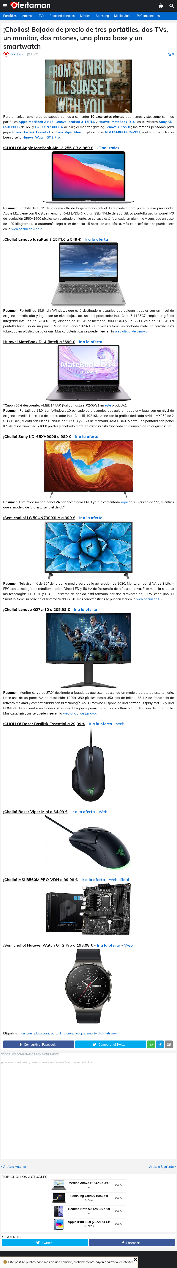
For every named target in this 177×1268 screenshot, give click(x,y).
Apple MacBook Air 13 (36, 122)
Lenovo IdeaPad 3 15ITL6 (75, 122)
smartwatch (95, 1033)
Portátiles (10, 16)
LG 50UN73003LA (49, 127)
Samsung (102, 16)
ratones (68, 1033)
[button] (5, 6)
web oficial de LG (149, 599)
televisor (111, 1033)
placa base (41, 1033)
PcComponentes (148, 16)
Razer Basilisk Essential (31, 132)
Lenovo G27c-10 (118, 127)
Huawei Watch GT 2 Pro (41, 137)
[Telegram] (160, 1044)
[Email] (169, 1044)
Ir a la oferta (96, 239)
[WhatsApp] (151, 1044)
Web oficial (119, 879)
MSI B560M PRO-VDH (122, 132)
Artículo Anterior (14, 1166)
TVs (41, 16)
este (108, 405)
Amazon (27, 16)
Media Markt (122, 16)
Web (120, 723)
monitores (26, 1033)
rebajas (80, 1033)
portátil (56, 1033)
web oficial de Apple (26, 229)
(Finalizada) (108, 147)
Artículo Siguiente (161, 1166)
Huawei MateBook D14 (117, 122)
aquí (124, 502)
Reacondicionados (62, 16)
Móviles (85, 16)
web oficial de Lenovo (131, 331)
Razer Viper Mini (67, 132)
